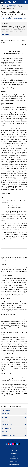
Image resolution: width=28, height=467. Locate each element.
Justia (2, 5)
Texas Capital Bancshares (7, 6)
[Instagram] (13, 444)
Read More (4, 34)
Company (14, 453)
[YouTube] (8, 444)
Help (14, 456)
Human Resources (6, 19)
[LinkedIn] (6, 444)
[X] (19, 444)
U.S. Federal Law (7, 424)
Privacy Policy (14, 461)
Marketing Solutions (8, 435)
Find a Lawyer (6, 410)
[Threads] (15, 444)
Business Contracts (14, 5)
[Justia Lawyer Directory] (21, 444)
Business (4, 417)
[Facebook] (11, 444)
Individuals (5, 414)
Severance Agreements (19, 19)
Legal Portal (14, 450)
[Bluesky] (17, 444)
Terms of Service (14, 458)
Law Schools (6, 421)
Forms (6, 5)
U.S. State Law (6, 428)
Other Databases (7, 432)
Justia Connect (14, 448)
